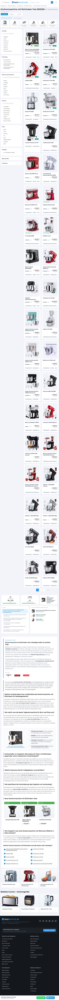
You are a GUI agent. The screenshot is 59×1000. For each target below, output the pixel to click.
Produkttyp (4, 57)
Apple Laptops (33, 941)
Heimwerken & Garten (7, 954)
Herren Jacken (5, 977)
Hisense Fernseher (34, 945)
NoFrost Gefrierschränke (36, 948)
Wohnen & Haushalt (12, 5)
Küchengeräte (20, 5)
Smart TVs (32, 950)
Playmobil (32, 943)
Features (4, 100)
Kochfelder (4, 979)
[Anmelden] (56, 2)
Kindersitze (33, 984)
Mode (3, 952)
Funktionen (5, 163)
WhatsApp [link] (42, 997)
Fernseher (32, 970)
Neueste (19, 14)
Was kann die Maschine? (8, 74)
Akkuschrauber (5, 970)
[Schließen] (57, 998)
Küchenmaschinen (28, 5)
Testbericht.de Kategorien (8, 936)
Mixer (31, 986)
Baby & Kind (5, 964)
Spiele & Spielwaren (6, 959)
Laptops (4, 981)
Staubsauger (33, 977)
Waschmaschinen (6, 988)
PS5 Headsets (33, 957)
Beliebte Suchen (34, 936)
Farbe (3, 126)
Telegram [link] (51, 997)
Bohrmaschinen (5, 972)
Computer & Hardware (7, 938)
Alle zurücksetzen (18, 18)
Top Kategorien (6, 967)
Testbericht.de (3, 5)
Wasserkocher (5, 986)
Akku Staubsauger (34, 938)
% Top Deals (33, 991)
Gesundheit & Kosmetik (7, 961)
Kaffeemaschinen (6, 975)
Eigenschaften (5, 158)
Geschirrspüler (33, 975)
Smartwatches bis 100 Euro (36, 954)
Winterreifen (33, 981)
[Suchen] (52, 2)
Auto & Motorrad (6, 943)
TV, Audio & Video (6, 945)
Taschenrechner (5, 984)
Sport (3, 950)
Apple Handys (33, 988)
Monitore (32, 979)
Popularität (4, 14)
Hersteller (4, 31)
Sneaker (32, 952)
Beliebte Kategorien (35, 967)
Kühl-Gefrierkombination (36, 972)
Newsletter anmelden (49, 930)
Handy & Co (4, 941)
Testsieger (4, 149)
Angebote (12, 14)
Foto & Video (5, 948)
